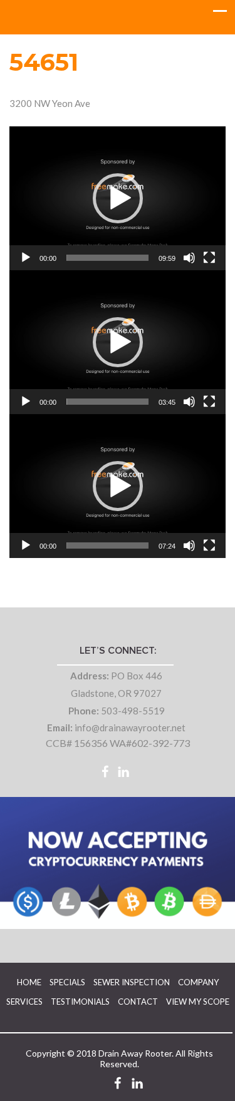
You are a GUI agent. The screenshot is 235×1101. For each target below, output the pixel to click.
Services (24, 1002)
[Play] (25, 257)
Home (29, 982)
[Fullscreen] (209, 257)
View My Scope (197, 1002)
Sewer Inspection (131, 982)
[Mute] (189, 257)
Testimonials (80, 1002)
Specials (67, 982)
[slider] (107, 258)
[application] (117, 198)
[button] (118, 198)
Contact (138, 1002)
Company (198, 982)
